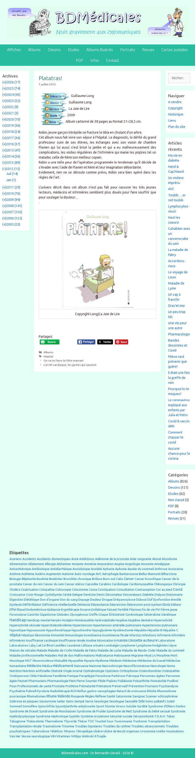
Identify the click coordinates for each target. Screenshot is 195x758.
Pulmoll (31, 691)
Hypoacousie (36, 630)
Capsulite (91, 584)
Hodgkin (68, 620)
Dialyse (160, 594)
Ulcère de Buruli (114, 731)
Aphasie (108, 569)
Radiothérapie (60, 691)
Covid (177, 589)
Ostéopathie (171, 671)
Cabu (119, 579)
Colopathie (47, 589)
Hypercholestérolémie (56, 625)
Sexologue (116, 701)
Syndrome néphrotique (52, 716)
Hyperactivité (163, 620)
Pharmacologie (57, 681)
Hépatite (140, 630)
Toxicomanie (123, 721)
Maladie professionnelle (27, 655)
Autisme (68, 574)
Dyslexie (16, 604)
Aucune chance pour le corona (179, 453)
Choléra (15, 589)
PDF (79, 60)
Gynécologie (134, 614)
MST (28, 660)
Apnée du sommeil (140, 569)
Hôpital (48, 356)
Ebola (166, 604)
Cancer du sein (53, 584)
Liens (172, 120)
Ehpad (21, 609)
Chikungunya (163, 584)
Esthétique (98, 609)
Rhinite (151, 691)
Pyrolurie (43, 691)
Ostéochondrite (150, 671)
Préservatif (120, 686)
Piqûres (111, 681)
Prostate (58, 686)
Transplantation (159, 721)
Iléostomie (42, 635)
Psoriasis (151, 686)
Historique (175, 114)
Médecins (34, 666)
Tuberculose (40, 731)
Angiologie (132, 564)
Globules (63, 614)
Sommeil (16, 706)
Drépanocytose (124, 599)
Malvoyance (122, 655)
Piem (72, 681)
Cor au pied (164, 589)
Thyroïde (70, 721)
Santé (111, 696)
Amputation (105, 564)
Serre (89, 701)
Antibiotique (40, 569)
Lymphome (127, 645)
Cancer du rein (33, 584)
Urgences (133, 731)
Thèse (82, 721)
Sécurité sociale (121, 716)
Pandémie (60, 676)
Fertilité (123, 609)
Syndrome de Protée (91, 711)
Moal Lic (150, 655)
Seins (69, 701)
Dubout (141, 599)
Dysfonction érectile (167, 599)
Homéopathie (84, 620)
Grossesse (117, 614)
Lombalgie (111, 645)
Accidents (29, 559)
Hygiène (121, 620)
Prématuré (103, 686)
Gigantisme (48, 614)
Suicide (131, 706)
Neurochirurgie (112, 666)
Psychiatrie (17, 691)
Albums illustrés (99, 50)
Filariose (135, 609)
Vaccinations (175, 731)
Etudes (73, 50)
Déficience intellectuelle (59, 604)
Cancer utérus (74, 584)
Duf (149, 599)
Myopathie (75, 660)
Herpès (56, 620)
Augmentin (53, 574)
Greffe (93, 614)
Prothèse (71, 686)
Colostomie (80, 589)
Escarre (85, 609)
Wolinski (88, 736)
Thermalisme (54, 721)
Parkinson (119, 676)
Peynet (23, 681)
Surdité (142, 706)
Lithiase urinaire (92, 645)
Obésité (57, 671)
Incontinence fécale (115, 635)
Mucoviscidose (43, 660)
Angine (119, 564)
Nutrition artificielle (36, 671)
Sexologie (101, 701)
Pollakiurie (125, 681)
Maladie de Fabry (85, 650)
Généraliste (152, 614)
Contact (112, 60)
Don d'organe (49, 599)
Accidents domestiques (54, 559)
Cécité (67, 594)
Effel (13, 609)
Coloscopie (63, 589)
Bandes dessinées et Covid (177, 345)
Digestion (16, 599)
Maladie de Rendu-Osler (139, 650)
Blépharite (29, 579)
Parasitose (103, 676)
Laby (32, 645)
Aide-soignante (140, 559)
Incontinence (93, 635)
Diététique (31, 599)
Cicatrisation (30, 589)
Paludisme (45, 676)
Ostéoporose (19, 676)
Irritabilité (121, 640)
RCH (74, 691)
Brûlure (97, 579)
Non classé (176, 500)
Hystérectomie (123, 630)
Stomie (110, 706)
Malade (42, 650)
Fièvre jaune (169, 609)
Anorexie (147, 564)
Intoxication (105, 640)
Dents (101, 594)
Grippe (103, 614)
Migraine (137, 655)
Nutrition (16, 671)
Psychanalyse (168, 686)
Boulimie (43, 579)
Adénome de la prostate (112, 559)
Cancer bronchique (148, 579)
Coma (93, 589)
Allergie (50, 564)
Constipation (107, 589)
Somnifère (30, 706)
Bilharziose (169, 574)
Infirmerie (164, 635)
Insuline (91, 640)
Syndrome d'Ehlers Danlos (166, 706)
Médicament (63, 666)
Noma (171, 666)
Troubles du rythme (117, 726)
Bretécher (56, 579)
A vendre (174, 102)
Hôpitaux (27, 635)
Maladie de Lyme (109, 650)
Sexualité (131, 701)
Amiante (77, 564)
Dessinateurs (132, 594)
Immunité (57, 635)
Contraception (145, 589)
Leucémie (74, 645)
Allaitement (36, 564)
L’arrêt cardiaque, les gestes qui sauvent (70, 364)
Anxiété (96, 569)
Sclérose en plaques (24, 701)
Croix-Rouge (35, 594)
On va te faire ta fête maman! (64, 360)
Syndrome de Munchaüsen (57, 711)
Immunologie (74, 635)
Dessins (54, 50)
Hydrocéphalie (105, 620)
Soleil (171, 701)
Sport (100, 706)
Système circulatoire (95, 716)
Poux (13, 686)
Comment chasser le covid (175, 437)
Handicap (18, 620)
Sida (141, 701)
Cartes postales (174, 50)
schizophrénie (168, 696)
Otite (33, 676)
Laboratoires (19, 645)
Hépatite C (170, 630)
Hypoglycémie (102, 630)
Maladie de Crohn (60, 650)
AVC (171, 189)
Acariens (16, 559)
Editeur (176, 604)
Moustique (17, 660)
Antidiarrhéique (61, 569)
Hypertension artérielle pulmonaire (117, 625)
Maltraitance (104, 655)
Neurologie (158, 666)
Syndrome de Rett (119, 711)
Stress (120, 706)
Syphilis (74, 716)
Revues (148, 50)
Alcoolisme (169, 559)
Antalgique (162, 564)
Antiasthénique (20, 569)
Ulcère (98, 731)
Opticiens (112, 671)
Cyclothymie (53, 594)
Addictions (86, 559)
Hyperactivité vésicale (25, 625)
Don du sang (69, 599)
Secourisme (47, 701)
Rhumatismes (36, 696)
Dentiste (89, 594)
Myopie (89, 660)
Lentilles (60, 645)
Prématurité (87, 686)
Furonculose (18, 614)
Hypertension (82, 625)
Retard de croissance (131, 691)
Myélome (102, 660)
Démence (83, 604)
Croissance (17, 594)
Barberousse (128, 574)
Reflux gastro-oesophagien (96, 691)
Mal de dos (65, 655)
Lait (39, 645)
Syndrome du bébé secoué (151, 711)
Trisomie (68, 726)
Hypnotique (18, 630)
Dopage (83, 599)
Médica (47, 666)
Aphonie (121, 569)
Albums (34, 50)
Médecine (129, 660)
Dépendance (100, 604)
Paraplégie (87, 676)
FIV (158, 609)
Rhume (52, 696)
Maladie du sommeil (170, 650)
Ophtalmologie (93, 671)
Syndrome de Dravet (24, 711)
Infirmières (17, 640)
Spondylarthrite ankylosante (75, 706)
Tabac (170, 716)
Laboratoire (166, 640)
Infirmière (178, 635)
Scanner (151, 696)
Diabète (148, 594)
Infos (94, 60)
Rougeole (77, 696)
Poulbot (172, 681)
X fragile (100, 736)
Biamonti (154, 574)
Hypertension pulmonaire (159, 625)
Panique (72, 676)
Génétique (168, 614)
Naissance (81, 666)
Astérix (40, 574)
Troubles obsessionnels (148, 726)
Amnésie (90, 564)
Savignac (138, 696)
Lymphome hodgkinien (152, 645)
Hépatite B (154, 630)
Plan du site (176, 127)
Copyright (175, 108)
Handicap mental (38, 620)
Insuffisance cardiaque (42, 640)
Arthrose (161, 569)
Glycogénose (79, 614)
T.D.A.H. (160, 716)
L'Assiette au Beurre (143, 640)
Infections (149, 635)
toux (110, 721)
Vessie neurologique (35, 736)
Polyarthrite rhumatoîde (149, 681)
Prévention (136, 686)
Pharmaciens (38, 681)
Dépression (118, 604)
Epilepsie (53, 609)
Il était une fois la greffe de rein (179, 378)
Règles (90, 696)
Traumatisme (51, 726)
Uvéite (160, 731)
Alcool (156, 559)
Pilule (102, 681)
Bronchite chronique (77, 579)
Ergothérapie (70, 609)
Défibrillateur (32, 604)
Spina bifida (46, 706)
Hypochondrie (81, 630)
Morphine (163, 655)
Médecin (115, 660)
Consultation (125, 589)
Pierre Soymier (87, 681)
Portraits (127, 50)
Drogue (107, 599)
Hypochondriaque (58, 630)
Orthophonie (129, 671)
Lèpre (173, 645)
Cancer (129, 579)
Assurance (175, 569)
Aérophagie (110, 574)
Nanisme (95, 666)
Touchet (100, 721)
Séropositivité (143, 716)
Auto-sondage (84, 574)
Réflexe (100, 696)
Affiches (14, 50)
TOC (91, 721)
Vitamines (63, 736)
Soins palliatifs (155, 701)
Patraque (132, 676)
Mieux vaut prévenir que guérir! (177, 361)
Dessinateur (114, 594)
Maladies (51, 655)
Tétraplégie (84, 731)
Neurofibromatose (136, 666)
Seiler (61, 701)
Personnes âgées (152, 676)
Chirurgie (179, 584)
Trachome (140, 721)
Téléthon (56, 731)
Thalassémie (35, 721)
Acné (74, 559)
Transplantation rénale (26, 726)
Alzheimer (64, 564)
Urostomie (148, 731)
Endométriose (36, 609)
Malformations (84, 655)
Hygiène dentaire (140, 620)
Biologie (15, 579)
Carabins (105, 584)
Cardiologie (120, 584)
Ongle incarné (73, 671)
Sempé (79, 701)
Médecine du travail (151, 660)
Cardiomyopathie (141, 584)
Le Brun (48, 645)
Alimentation (18, 564)
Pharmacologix (179, 334)
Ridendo (64, 696)
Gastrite (33, 614)
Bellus (143, 574)
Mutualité (61, 660)
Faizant (112, 609)
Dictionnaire (174, 594)
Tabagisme (17, 721)
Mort (174, 655)
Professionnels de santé (34, 686)
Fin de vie (148, 609)
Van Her (15, 736)
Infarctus (135, 635)
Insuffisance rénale (72, 640)
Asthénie (27, 574)
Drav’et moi (176, 306)
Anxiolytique (81, 569)
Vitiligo (76, 736)
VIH (53, 736)
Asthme (15, 574)
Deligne (77, 594)
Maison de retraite (23, 650)
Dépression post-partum (144, 604)
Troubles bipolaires (88, 726)
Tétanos (69, 731)
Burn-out (109, 579)
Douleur (95, 599)
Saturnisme (124, 696)
